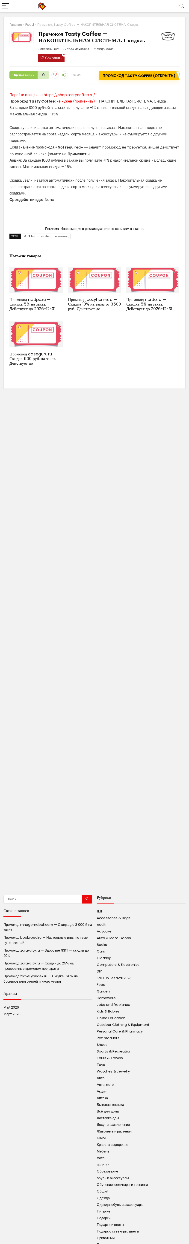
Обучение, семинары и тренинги (122, 1184)
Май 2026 (11, 1007)
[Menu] (5, 6)
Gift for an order (37, 236)
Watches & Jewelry (113, 1071)
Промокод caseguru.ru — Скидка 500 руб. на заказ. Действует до (33, 358)
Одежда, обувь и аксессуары (120, 1204)
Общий (102, 1191)
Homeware (106, 997)
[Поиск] (87, 899)
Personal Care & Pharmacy (120, 1031)
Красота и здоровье (112, 1144)
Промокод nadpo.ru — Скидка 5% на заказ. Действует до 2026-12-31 (32, 304)
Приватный (106, 1237)
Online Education (111, 1017)
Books (102, 944)
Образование (107, 1171)
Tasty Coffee (104, 49)
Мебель (103, 1151)
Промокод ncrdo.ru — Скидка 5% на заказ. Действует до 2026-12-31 (149, 304)
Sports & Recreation (114, 1051)
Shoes (102, 1044)
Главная (15, 24)
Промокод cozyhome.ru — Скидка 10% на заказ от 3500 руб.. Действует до (94, 304)
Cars (101, 951)
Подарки (103, 1217)
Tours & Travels (110, 1057)
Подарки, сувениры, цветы (118, 1231)
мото (100, 1157)
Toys (101, 1064)
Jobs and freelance (113, 1004)
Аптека (102, 1097)
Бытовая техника (110, 1104)
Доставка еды (108, 1117)
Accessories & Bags (113, 917)
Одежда (103, 1197)
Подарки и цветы (110, 1224)
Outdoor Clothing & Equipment (123, 1024)
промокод (61, 236)
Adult (101, 924)
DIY (99, 971)
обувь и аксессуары (113, 1177)
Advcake (104, 931)
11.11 (99, 911)
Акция (101, 1091)
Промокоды (81, 49)
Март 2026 (12, 1014)
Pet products (108, 1037)
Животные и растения (114, 1131)
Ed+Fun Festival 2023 (114, 977)
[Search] (181, 6)
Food (29, 24)
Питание (103, 1211)
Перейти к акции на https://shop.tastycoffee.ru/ (52, 94)
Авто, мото (105, 1084)
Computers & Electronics (118, 964)
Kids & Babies (108, 1011)
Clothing (104, 957)
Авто (100, 1077)
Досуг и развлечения (113, 1124)
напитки (103, 1164)
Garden (103, 991)
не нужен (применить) (75, 101)
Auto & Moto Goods (114, 937)
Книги (101, 1137)
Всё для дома (108, 1111)
